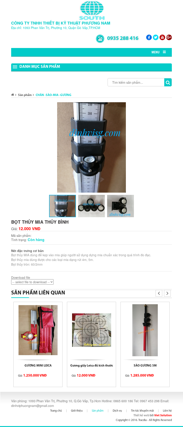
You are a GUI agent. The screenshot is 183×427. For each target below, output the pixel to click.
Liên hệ (167, 410)
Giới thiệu (77, 410)
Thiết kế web (141, 415)
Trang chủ (56, 410)
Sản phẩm (25, 95)
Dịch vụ (117, 410)
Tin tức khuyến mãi (142, 410)
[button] (167, 106)
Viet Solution (163, 415)
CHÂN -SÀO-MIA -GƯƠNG (53, 95)
